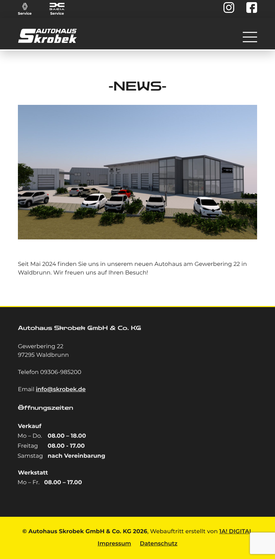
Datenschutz (159, 543)
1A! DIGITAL (235, 531)
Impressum (114, 543)
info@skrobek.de (61, 389)
